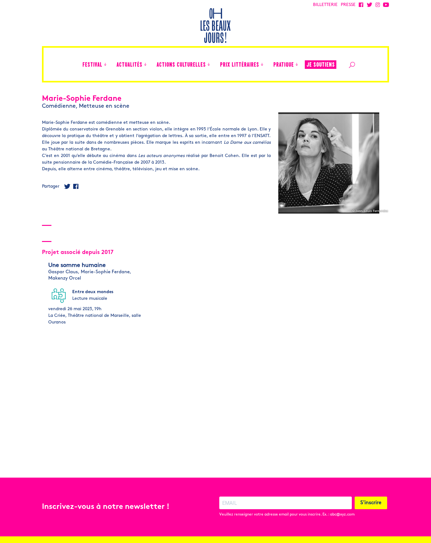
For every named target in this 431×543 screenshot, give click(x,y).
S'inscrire (370, 502)
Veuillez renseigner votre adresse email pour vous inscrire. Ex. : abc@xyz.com (287, 514)
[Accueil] (74, 64)
